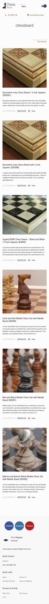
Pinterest (29, 526)
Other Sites (6, 593)
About (4, 577)
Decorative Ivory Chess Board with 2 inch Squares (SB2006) (21, 166)
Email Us (5, 561)
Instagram (19, 526)
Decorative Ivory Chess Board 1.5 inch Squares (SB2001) (24, 94)
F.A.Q (4, 597)
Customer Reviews (9, 581)
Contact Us (23, 577)
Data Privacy (23, 593)
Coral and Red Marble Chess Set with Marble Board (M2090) (23, 320)
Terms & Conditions (25, 581)
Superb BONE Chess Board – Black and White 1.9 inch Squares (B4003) (24, 241)
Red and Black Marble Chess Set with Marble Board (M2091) (23, 399)
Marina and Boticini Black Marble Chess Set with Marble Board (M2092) (23, 478)
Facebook (9, 526)
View (33, 111)
